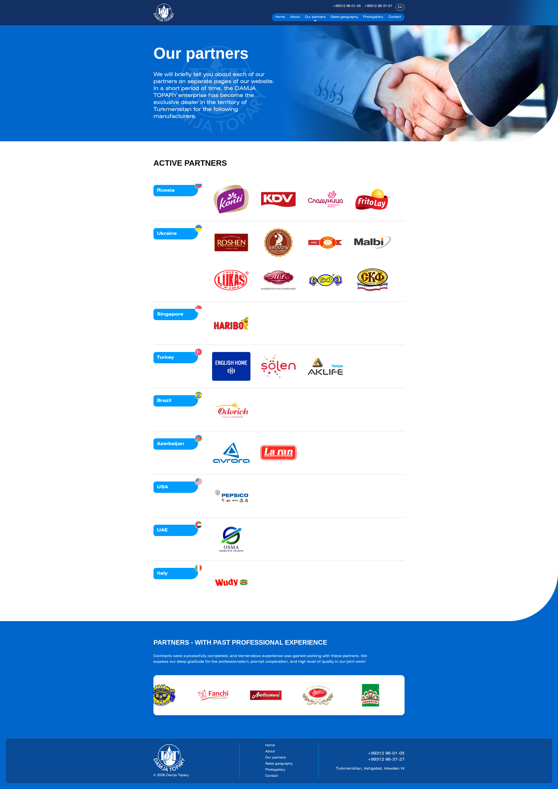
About (270, 751)
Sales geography (279, 763)
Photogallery (275, 770)
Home (270, 745)
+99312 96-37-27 (378, 6)
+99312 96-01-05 (347, 6)
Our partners (275, 757)
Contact (271, 776)
